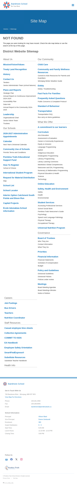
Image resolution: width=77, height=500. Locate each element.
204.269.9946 (35, 404)
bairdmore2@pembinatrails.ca (41, 407)
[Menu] (73, 5)
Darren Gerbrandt (44, 419)
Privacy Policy (6, 478)
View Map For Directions (13, 397)
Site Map (15, 478)
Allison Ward (42, 416)
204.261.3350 (35, 401)
